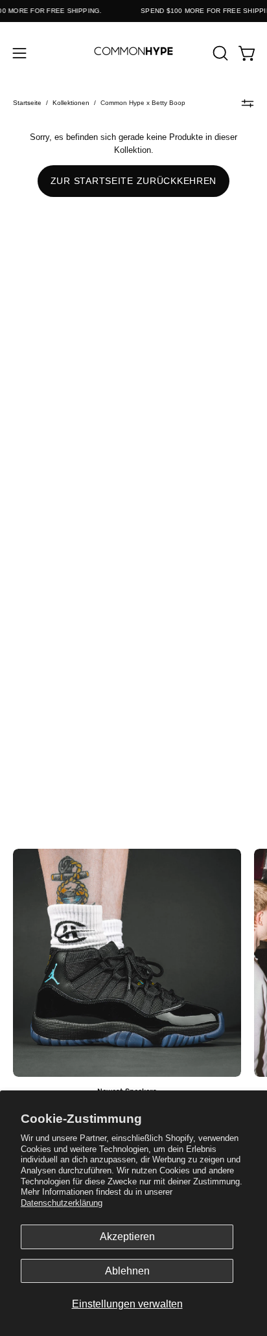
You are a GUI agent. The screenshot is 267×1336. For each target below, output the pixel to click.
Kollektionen (70, 102)
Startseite (27, 102)
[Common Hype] (133, 53)
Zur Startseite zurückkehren (133, 181)
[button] (219, 53)
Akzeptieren (127, 1236)
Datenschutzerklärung (61, 1203)
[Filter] (247, 103)
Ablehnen (127, 1270)
